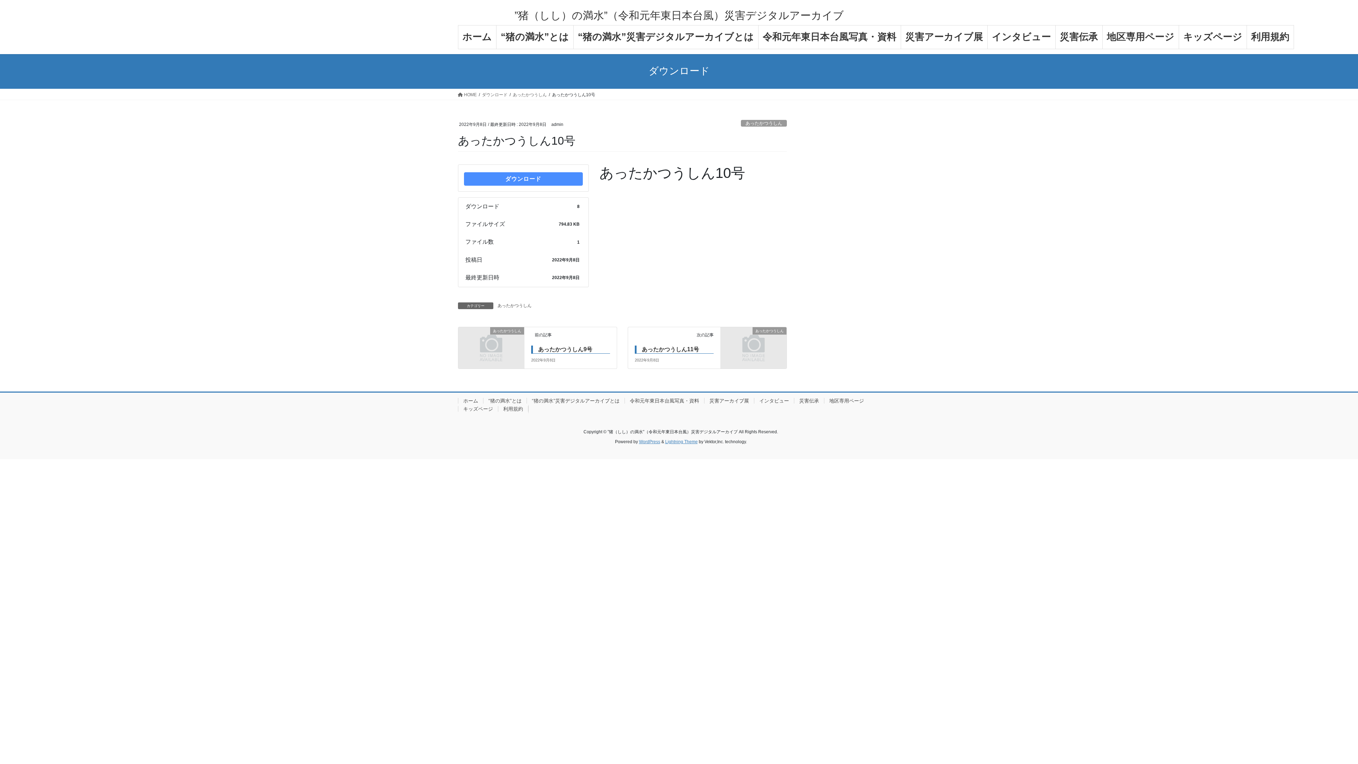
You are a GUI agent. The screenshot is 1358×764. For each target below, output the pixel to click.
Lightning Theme (681, 441)
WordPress (649, 441)
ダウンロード (523, 179)
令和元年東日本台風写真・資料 (664, 401)
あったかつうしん (763, 123)
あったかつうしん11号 (670, 349)
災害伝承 (809, 401)
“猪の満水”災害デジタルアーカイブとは (576, 401)
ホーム (470, 401)
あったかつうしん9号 (565, 349)
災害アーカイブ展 (729, 401)
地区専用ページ (846, 401)
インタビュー (774, 401)
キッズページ (478, 409)
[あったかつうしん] (491, 347)
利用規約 (513, 409)
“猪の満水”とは (505, 401)
